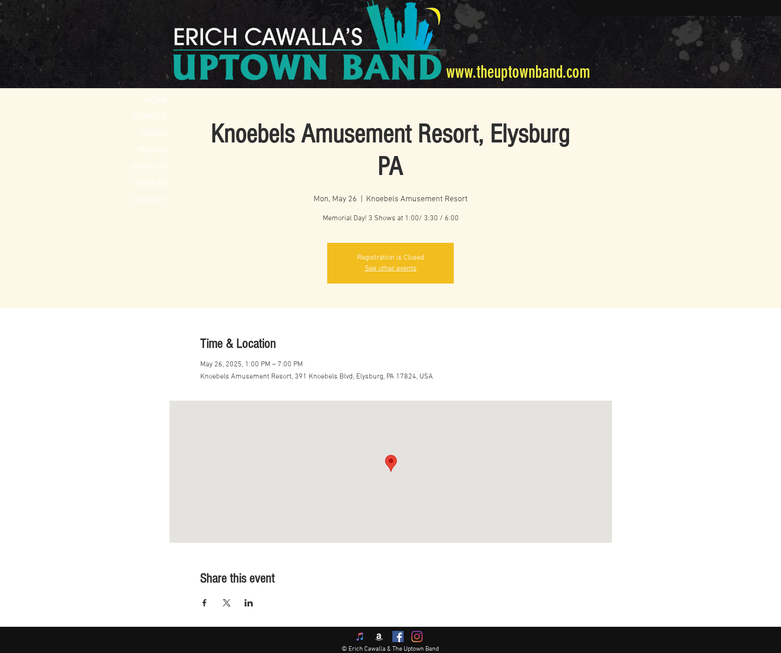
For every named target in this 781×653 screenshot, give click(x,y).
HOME (156, 99)
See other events (391, 268)
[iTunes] (360, 636)
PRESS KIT (151, 183)
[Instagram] (417, 636)
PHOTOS (152, 150)
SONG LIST (149, 166)
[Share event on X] (226, 602)
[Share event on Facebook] (204, 602)
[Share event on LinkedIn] (249, 602)
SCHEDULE (149, 116)
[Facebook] (398, 636)
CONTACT (150, 200)
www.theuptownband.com (518, 72)
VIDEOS (154, 133)
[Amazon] (379, 636)
